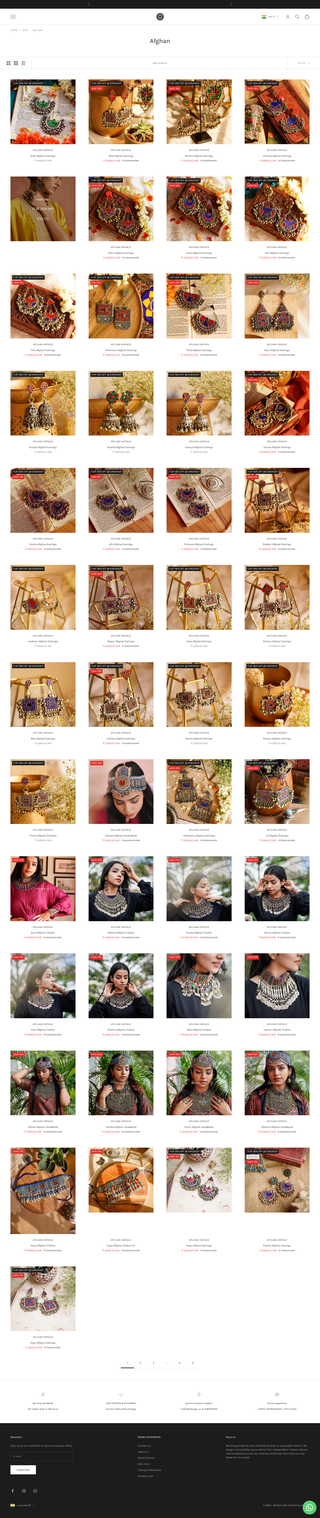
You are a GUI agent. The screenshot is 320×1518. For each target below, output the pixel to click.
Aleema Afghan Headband (277, 1127)
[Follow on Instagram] (24, 1491)
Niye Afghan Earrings (43, 1342)
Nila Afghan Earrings (43, 350)
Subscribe (23, 1469)
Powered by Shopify (299, 1505)
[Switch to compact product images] (23, 63)
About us (143, 1451)
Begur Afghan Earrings (121, 641)
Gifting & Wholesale (149, 1470)
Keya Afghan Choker (43, 1245)
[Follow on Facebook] (12, 1491)
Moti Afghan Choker (43, 1029)
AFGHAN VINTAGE (43, 150)
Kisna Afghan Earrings (121, 252)
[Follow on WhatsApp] (35, 1491)
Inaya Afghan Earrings (199, 1245)
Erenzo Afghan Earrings (277, 641)
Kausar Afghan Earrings (43, 447)
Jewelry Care (145, 1476)
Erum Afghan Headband (199, 1127)
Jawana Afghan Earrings (121, 738)
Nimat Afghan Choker (277, 932)
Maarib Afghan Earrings (121, 447)
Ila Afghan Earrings (277, 835)
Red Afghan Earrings (121, 155)
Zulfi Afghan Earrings (42, 155)
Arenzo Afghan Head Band (121, 835)
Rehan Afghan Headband (43, 1127)
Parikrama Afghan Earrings (121, 350)
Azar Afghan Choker (43, 932)
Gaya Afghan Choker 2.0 (121, 1245)
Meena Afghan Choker (121, 1029)
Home (14, 30)
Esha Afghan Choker (199, 1029)
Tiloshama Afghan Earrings (199, 835)
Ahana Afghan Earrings (198, 738)
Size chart (143, 1463)
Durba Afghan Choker (199, 932)
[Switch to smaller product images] (16, 63)
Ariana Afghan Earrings (42, 544)
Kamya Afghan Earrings (199, 447)
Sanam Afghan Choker (277, 1029)
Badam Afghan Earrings (277, 544)
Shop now (43, 217)
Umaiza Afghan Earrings (277, 155)
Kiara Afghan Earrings (199, 252)
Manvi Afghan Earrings (43, 835)
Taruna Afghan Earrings (277, 447)
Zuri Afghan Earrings (277, 252)
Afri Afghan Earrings (121, 544)
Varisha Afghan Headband (121, 1127)
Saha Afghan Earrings (199, 641)
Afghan (37, 30)
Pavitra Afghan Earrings (277, 1245)
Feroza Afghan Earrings (277, 738)
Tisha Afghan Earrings (199, 350)
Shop (25, 30)
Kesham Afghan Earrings (43, 641)
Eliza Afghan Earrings (277, 350)
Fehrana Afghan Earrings (199, 544)
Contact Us (144, 1445)
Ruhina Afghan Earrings (199, 155)
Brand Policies (146, 1457)
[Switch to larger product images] (8, 63)
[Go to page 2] (192, 1363)
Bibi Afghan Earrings (43, 738)
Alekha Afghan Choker (121, 932)
